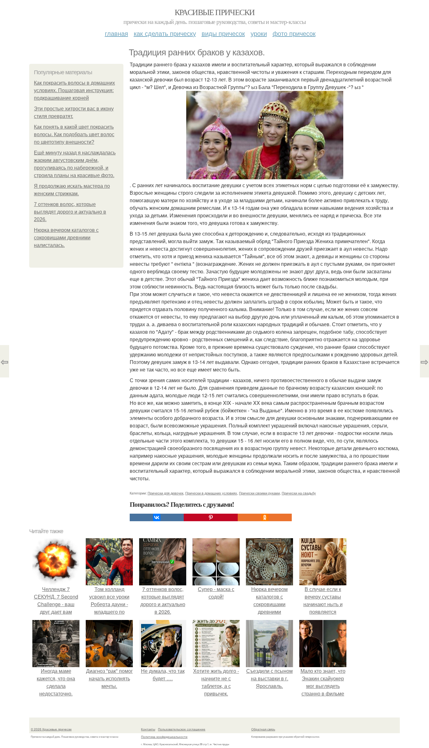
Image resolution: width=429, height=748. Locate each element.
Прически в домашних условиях (211, 492)
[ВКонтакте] (157, 517)
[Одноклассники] (265, 517)
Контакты (148, 729)
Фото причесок (294, 33)
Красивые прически (215, 12)
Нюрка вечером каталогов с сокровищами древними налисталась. (66, 237)
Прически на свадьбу (299, 492)
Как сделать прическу (165, 33)
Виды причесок (223, 33)
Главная (116, 33)
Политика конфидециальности (164, 736)
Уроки (259, 33)
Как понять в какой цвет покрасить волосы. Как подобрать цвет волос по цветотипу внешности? (74, 134)
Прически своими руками (259, 492)
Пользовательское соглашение (181, 729)
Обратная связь (263, 729)
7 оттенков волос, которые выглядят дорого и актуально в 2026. (70, 212)
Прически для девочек (165, 492)
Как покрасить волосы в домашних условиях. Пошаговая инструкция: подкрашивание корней (74, 90)
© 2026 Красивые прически (51, 729)
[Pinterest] (211, 517)
